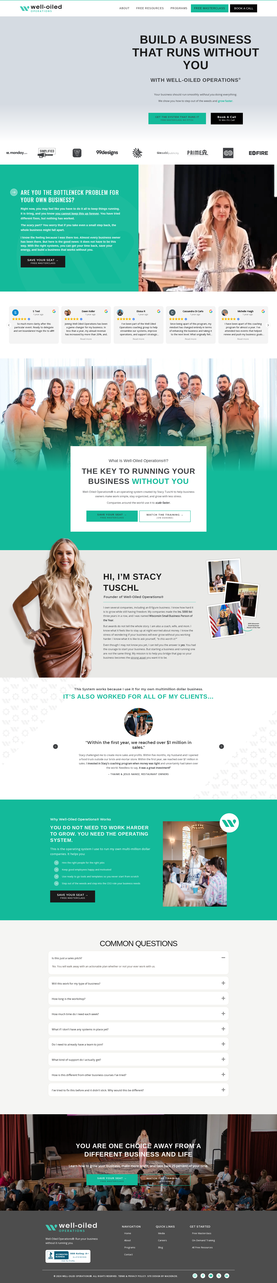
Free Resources (150, 8)
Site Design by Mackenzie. (162, 1276)
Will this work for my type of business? (76, 983)
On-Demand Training (203, 1240)
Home (127, 1233)
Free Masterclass (209, 8)
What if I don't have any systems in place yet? (80, 1029)
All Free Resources (202, 1247)
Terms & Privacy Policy (132, 1276)
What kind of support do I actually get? (76, 1060)
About (124, 8)
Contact (128, 1254)
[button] (9, 325)
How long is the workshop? (68, 999)
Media (161, 1233)
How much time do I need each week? (75, 1014)
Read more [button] (12, 339)
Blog (160, 1247)
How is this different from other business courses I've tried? (89, 1075)
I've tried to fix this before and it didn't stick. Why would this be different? (98, 1090)
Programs (179, 8)
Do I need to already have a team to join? (77, 1044)
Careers (162, 1240)
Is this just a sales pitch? (67, 958)
